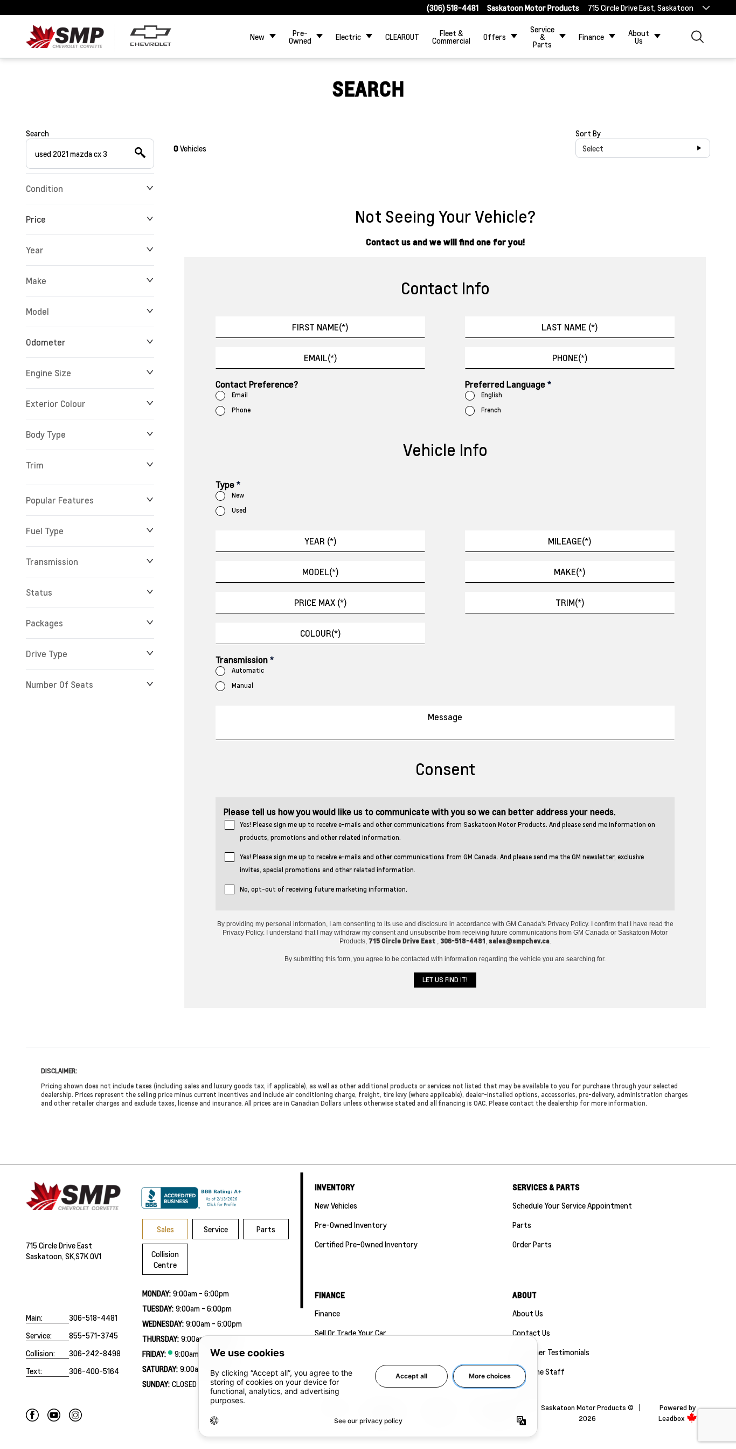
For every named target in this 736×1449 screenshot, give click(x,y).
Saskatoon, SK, (50, 1256)
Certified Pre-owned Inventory (366, 1244)
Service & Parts (542, 36)
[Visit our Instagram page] (75, 1415)
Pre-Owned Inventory (351, 1225)
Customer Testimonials (550, 1352)
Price (36, 219)
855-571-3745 (93, 1335)
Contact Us (531, 1332)
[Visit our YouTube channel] (53, 1415)
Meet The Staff (538, 1371)
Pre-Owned (300, 36)
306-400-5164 (94, 1371)
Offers (494, 37)
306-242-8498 (95, 1353)
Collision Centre (165, 1259)
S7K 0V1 (88, 1256)
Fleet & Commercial (451, 36)
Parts (265, 1229)
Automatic (248, 670)
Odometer (46, 342)
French (491, 410)
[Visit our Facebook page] (32, 1415)
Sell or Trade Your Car (350, 1332)
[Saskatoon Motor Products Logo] (65, 37)
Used (239, 510)
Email (240, 395)
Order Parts (532, 1244)
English (491, 395)
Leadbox (672, 1418)
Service (216, 1229)
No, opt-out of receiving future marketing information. (323, 889)
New (257, 37)
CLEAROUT (402, 37)
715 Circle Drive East (59, 1245)
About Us (638, 36)
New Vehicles (336, 1205)
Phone (241, 410)
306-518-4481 (93, 1317)
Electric (348, 37)
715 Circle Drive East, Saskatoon (640, 7)
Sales (165, 1229)
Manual (242, 685)
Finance (591, 37)
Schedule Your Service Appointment (572, 1205)
